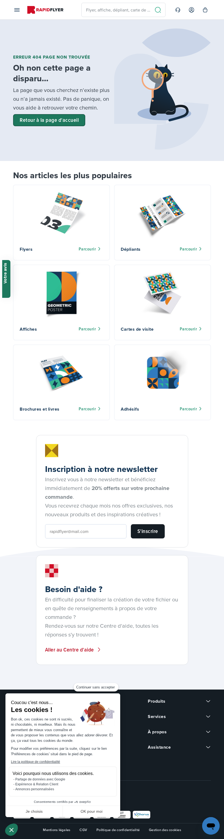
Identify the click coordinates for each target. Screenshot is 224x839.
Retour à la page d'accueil (49, 120)
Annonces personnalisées (34, 789)
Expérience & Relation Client (36, 784)
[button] (11, 829)
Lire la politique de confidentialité (35, 762)
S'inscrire (147, 531)
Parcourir (87, 248)
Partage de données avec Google (40, 779)
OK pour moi (91, 811)
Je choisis (34, 811)
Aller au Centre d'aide (69, 650)
